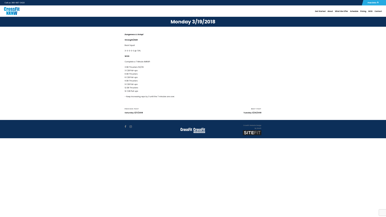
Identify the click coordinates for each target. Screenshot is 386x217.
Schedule (354, 11)
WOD (370, 11)
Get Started (320, 11)
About (330, 11)
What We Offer (341, 11)
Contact (378, 11)
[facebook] (125, 126)
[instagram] (130, 126)
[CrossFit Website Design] (252, 133)
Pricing (363, 11)
